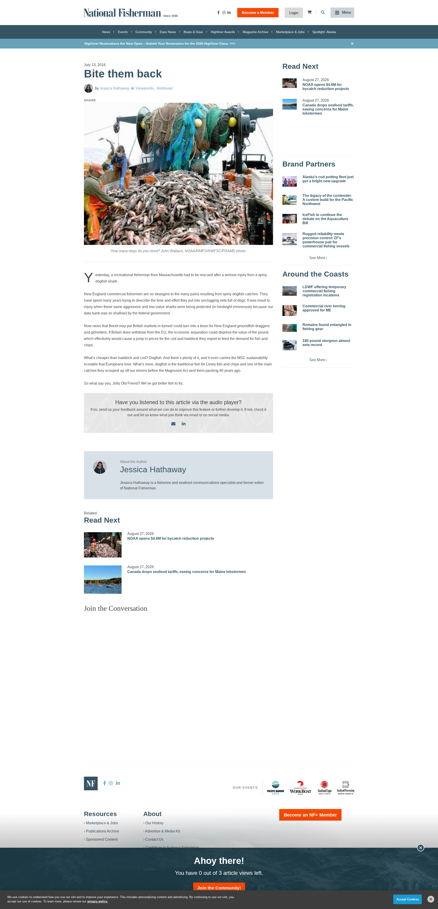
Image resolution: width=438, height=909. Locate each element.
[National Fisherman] (123, 12)
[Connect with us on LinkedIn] (183, 424)
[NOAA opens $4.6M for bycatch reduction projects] (103, 544)
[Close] (431, 899)
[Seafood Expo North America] (324, 787)
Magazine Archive (255, 32)
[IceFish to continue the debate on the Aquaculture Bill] (289, 218)
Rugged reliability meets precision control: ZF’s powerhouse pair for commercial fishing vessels (325, 240)
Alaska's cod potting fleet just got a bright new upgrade (328, 179)
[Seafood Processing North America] (345, 788)
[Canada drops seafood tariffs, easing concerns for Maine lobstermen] (103, 579)
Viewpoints (145, 88)
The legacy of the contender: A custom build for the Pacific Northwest (327, 200)
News (106, 32)
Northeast (164, 88)
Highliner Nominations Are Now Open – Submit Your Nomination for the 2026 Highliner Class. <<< (159, 43)
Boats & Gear (193, 32)
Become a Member (258, 13)
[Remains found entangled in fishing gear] (289, 328)
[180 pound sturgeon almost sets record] (289, 345)
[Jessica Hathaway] (88, 88)
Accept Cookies (407, 899)
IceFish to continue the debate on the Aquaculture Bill (325, 219)
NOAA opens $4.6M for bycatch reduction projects (170, 538)
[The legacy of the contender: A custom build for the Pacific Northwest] (289, 200)
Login (293, 13)
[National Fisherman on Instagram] (224, 12)
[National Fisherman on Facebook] (218, 12)
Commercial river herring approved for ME (323, 308)
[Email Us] (173, 424)
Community (144, 32)
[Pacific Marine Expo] (275, 787)
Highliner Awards (223, 32)
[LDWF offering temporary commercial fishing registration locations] (289, 291)
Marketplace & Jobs (290, 32)
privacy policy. (97, 901)
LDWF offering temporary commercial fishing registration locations (324, 291)
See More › (318, 258)
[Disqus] (178, 673)
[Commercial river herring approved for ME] (289, 310)
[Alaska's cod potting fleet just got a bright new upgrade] (289, 181)
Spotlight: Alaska (324, 32)
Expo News (168, 32)
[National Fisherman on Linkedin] (229, 12)
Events (123, 32)
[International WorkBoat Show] (301, 788)
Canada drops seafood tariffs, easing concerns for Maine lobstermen (186, 572)
